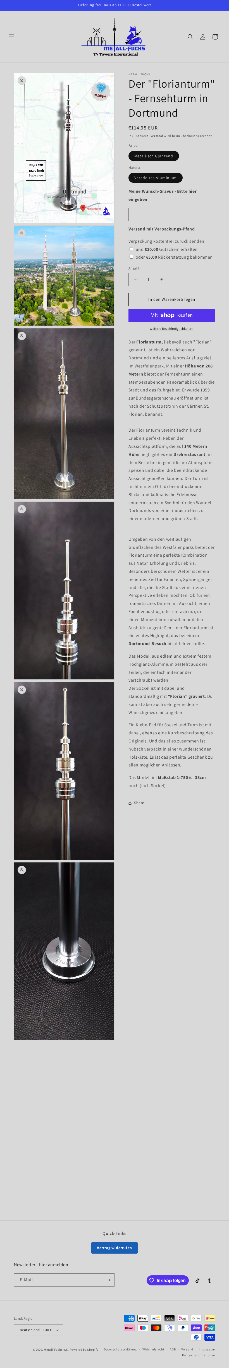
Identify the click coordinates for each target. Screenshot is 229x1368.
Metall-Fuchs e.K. (56, 1350)
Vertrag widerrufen (114, 1247)
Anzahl (133, 268)
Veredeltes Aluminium (155, 177)
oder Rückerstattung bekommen (174, 257)
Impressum (207, 1349)
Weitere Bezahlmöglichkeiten (172, 328)
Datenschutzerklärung (120, 1349)
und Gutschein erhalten (167, 249)
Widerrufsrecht (153, 1349)
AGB (173, 1349)
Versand (157, 136)
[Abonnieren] (108, 1280)
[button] (12, 37)
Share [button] (139, 802)
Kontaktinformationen (198, 1355)
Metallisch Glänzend (153, 155)
